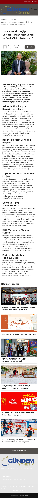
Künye (16, 479)
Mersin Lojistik (24, 495)
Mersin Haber (14, 495)
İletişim (22, 479)
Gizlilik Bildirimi (7, 479)
